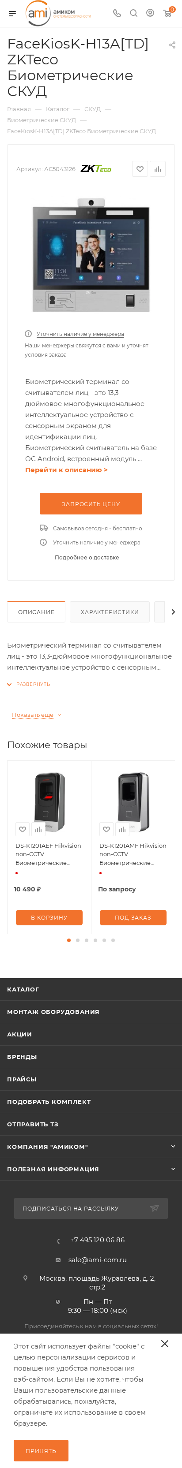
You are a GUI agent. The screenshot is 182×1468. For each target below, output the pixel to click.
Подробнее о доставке (87, 557)
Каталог (23, 989)
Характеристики (110, 612)
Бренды (22, 1056)
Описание (36, 612)
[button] (68, 940)
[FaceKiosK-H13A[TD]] (91, 256)
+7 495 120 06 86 (97, 1240)
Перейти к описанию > (66, 470)
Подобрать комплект (49, 1101)
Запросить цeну (91, 504)
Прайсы (22, 1079)
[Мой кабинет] (150, 14)
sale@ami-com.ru (97, 1260)
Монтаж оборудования (53, 1011)
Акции (19, 1034)
